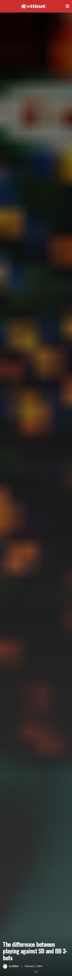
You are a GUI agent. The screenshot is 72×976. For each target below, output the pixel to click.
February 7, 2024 (33, 966)
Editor (15, 966)
